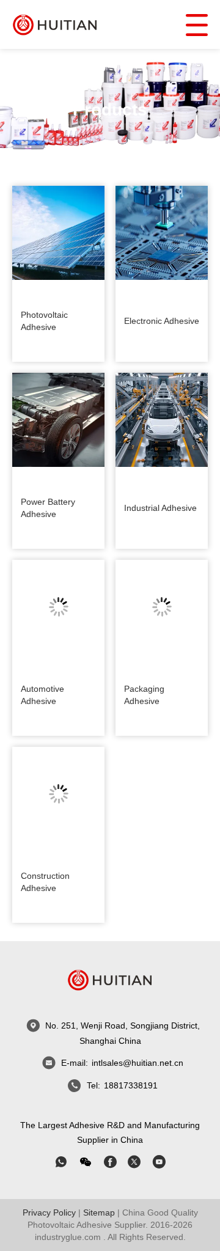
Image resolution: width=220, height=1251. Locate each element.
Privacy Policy (49, 1212)
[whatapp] (61, 1161)
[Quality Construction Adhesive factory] (58, 794)
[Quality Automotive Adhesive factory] (58, 607)
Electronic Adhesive (161, 321)
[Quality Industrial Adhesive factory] (162, 420)
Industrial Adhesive (160, 508)
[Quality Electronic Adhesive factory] (162, 233)
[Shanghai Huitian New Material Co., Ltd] (55, 24)
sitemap (99, 1212)
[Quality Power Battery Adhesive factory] (58, 420)
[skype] (110, 1161)
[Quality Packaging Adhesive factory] (162, 607)
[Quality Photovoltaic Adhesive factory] (58, 233)
